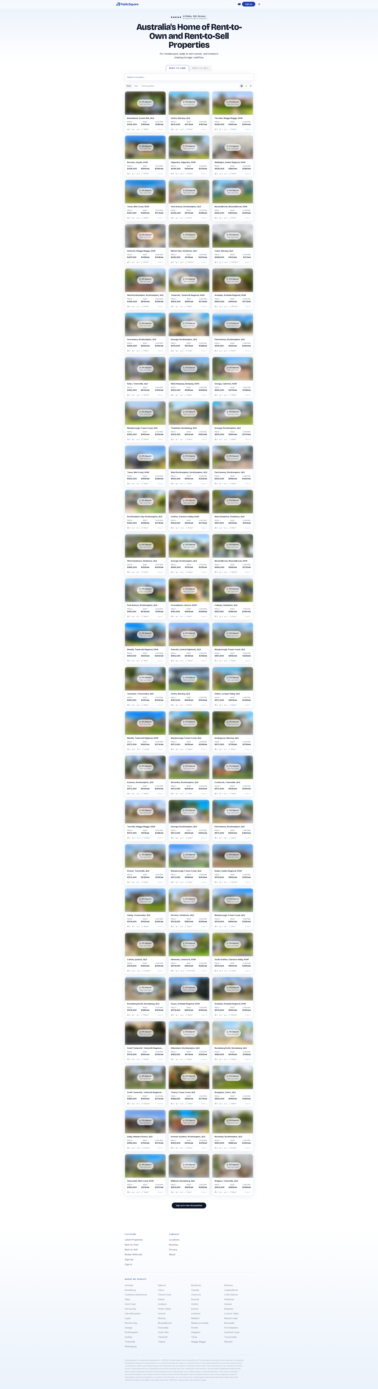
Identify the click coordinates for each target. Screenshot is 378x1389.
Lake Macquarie (132, 1313)
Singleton (195, 1332)
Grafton (194, 1304)
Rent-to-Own (132, 1244)
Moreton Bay (131, 1323)
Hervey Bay (130, 1309)
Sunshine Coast (231, 1332)
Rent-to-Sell (131, 1249)
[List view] (246, 86)
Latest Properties (134, 1239)
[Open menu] (259, 4)
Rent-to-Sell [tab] (200, 68)
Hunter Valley (164, 1309)
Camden (195, 1290)
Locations (174, 1239)
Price (129, 86)
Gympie (228, 1304)
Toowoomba (230, 1337)
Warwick (228, 1341)
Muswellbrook (165, 1323)
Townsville (130, 1341)
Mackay (162, 1318)
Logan (128, 1318)
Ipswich (194, 1309)
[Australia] (239, 4)
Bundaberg (130, 1290)
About (172, 1254)
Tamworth (163, 1337)
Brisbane (228, 1285)
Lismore (162, 1313)
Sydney (128, 1337)
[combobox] (189, 77)
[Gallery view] (241, 86)
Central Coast (164, 1294)
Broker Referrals (133, 1254)
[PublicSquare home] (127, 4)
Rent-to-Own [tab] (177, 68)
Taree (194, 1337)
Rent (136, 86)
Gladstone (229, 1299)
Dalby (127, 1299)
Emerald (195, 1299)
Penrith (194, 1327)
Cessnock (196, 1294)
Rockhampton (131, 1332)
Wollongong (131, 1346)
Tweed (161, 1341)
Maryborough (231, 1318)
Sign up (248, 4)
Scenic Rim (163, 1332)
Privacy (173, 1249)
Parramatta (163, 1327)
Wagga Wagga (198, 1341)
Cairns (161, 1290)
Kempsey (228, 1309)
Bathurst (162, 1285)
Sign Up (129, 1259)
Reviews (173, 1244)
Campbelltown (231, 1290)
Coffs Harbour (231, 1294)
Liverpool (195, 1313)
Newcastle (229, 1323)
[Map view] (251, 86)
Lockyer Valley (231, 1313)
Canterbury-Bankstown (136, 1294)
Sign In (128, 1264)
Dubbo (161, 1299)
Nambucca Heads (199, 1323)
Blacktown (196, 1285)
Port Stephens (231, 1327)
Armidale (129, 1285)
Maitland (195, 1318)
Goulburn (162, 1304)
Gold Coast (130, 1304)
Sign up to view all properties (189, 1205)
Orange (128, 1327)
